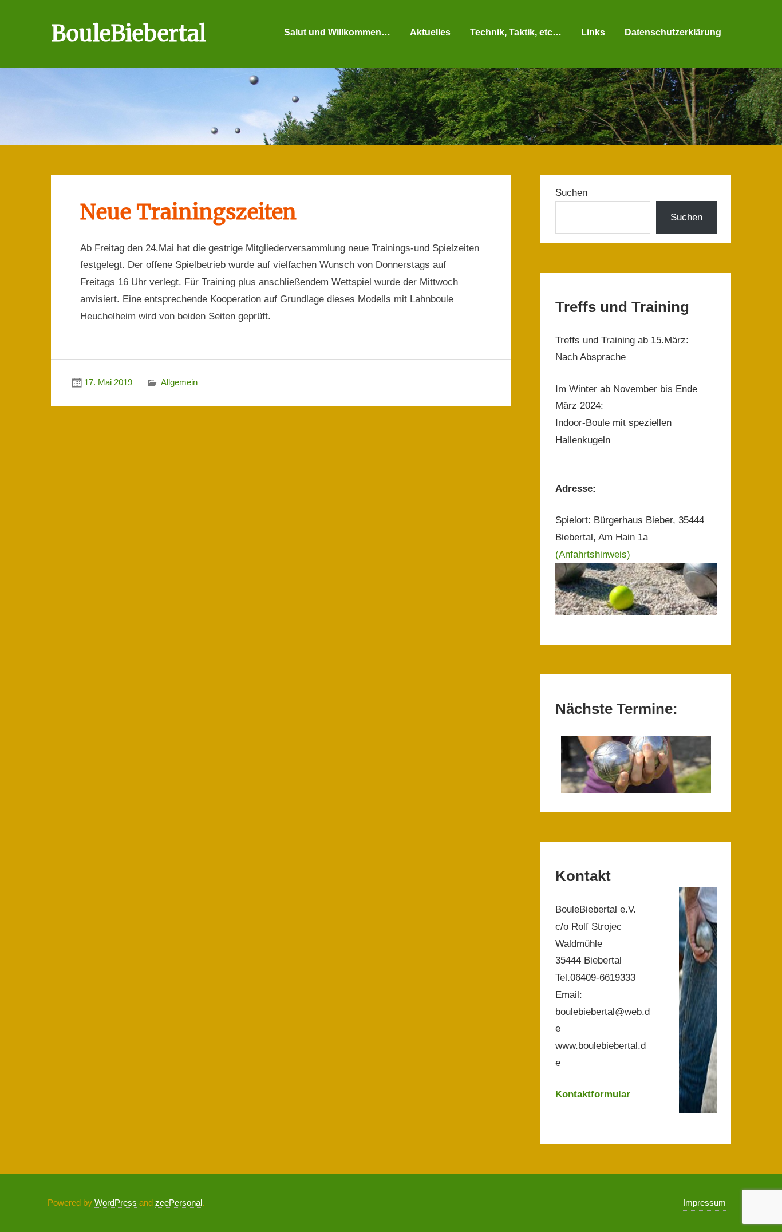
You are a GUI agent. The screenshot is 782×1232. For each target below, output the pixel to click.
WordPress (115, 1202)
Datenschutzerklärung (673, 32)
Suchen (571, 192)
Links (593, 32)
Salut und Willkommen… (337, 32)
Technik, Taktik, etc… (516, 32)
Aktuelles (430, 32)
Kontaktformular (592, 1094)
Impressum (704, 1202)
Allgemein (179, 382)
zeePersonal (178, 1202)
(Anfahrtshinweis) (592, 554)
